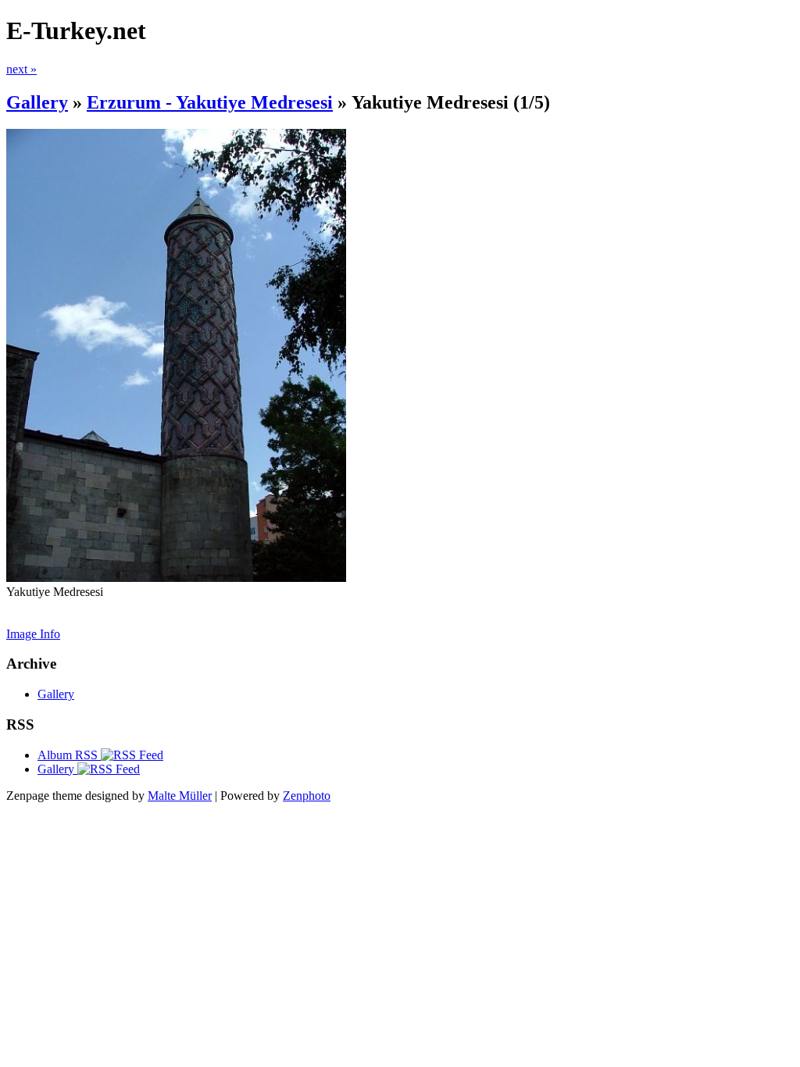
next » (21, 69)
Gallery (37, 102)
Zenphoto (306, 795)
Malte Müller (180, 795)
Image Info (33, 634)
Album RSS (69, 755)
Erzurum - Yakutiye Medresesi (210, 102)
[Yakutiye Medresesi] (176, 577)
